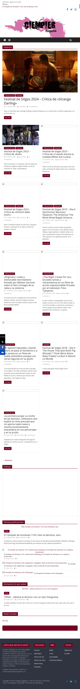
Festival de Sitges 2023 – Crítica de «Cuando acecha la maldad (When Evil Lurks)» (58, 154)
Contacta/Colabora (55, 660)
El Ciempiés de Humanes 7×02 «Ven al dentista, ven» (20, 7)
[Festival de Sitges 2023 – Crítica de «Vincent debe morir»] (20, 184)
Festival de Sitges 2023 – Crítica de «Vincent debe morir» (17, 212)
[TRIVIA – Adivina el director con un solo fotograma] (40, 589)
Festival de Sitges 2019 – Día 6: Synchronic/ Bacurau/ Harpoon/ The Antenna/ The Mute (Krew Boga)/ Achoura (59, 213)
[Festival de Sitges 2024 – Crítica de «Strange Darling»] (40, 52)
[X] (2, 342)
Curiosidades (53, 657)
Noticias (37, 650)
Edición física (38, 663)
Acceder (67, 654)
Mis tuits (5, 621)
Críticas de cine (9, 95)
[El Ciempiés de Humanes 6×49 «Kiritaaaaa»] (17, 572)
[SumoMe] (2, 352)
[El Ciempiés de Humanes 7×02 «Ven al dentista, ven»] (40, 527)
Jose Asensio (22, 106)
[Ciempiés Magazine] (40, 16)
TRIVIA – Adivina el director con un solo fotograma (31, 596)
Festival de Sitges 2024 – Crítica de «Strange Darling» (37, 101)
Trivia (6, 593)
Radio (6, 531)
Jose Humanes (22, 537)
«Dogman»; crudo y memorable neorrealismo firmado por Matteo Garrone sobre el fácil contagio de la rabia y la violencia (19, 282)
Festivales (19, 95)
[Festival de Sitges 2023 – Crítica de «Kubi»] (20, 126)
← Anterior (7, 460)
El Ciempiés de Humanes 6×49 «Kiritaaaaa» (48, 573)
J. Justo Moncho (20, 599)
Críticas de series (39, 660)
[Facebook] (2, 347)
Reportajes (37, 654)
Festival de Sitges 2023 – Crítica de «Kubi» (17, 153)
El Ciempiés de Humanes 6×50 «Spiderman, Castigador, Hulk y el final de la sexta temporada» (40, 565)
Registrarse (68, 650)
